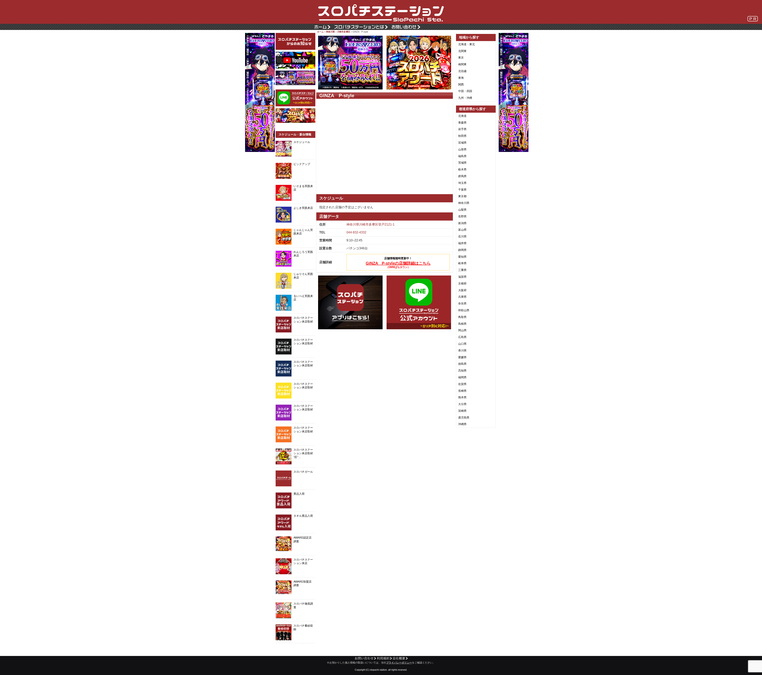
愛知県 (462, 256)
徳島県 (462, 363)
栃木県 (462, 169)
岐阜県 (462, 263)
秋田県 (462, 135)
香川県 (462, 350)
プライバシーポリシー (399, 662)
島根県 (462, 323)
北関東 (462, 51)
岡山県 (462, 330)
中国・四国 (465, 91)
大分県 (462, 404)
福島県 (462, 156)
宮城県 (462, 142)
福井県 (462, 243)
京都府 (462, 283)
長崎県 (462, 390)
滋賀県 (462, 276)
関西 (461, 84)
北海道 (462, 115)
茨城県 (462, 162)
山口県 (462, 343)
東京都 (462, 196)
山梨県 (462, 209)
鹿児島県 (463, 417)
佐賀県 (462, 384)
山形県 (462, 149)
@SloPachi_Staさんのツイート (295, 649)
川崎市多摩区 (343, 32)
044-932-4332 (356, 232)
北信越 (462, 71)
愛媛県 (462, 357)
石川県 (462, 236)
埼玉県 (462, 182)
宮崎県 (462, 410)
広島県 (462, 337)
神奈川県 (330, 32)
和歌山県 (463, 310)
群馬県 (462, 176)
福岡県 (462, 377)
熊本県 (462, 397)
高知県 (462, 370)
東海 (461, 77)
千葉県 (462, 189)
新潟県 (462, 223)
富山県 (462, 229)
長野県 (462, 216)
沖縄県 (462, 424)
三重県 (462, 270)
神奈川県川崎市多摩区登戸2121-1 (370, 224)
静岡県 (462, 250)
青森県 (462, 122)
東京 (461, 57)
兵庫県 (462, 296)
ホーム (320, 32)
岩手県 (462, 129)
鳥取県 (462, 317)
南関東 (462, 64)
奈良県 (462, 303)
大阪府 (462, 290)
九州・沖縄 (465, 97)
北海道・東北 (466, 44)
